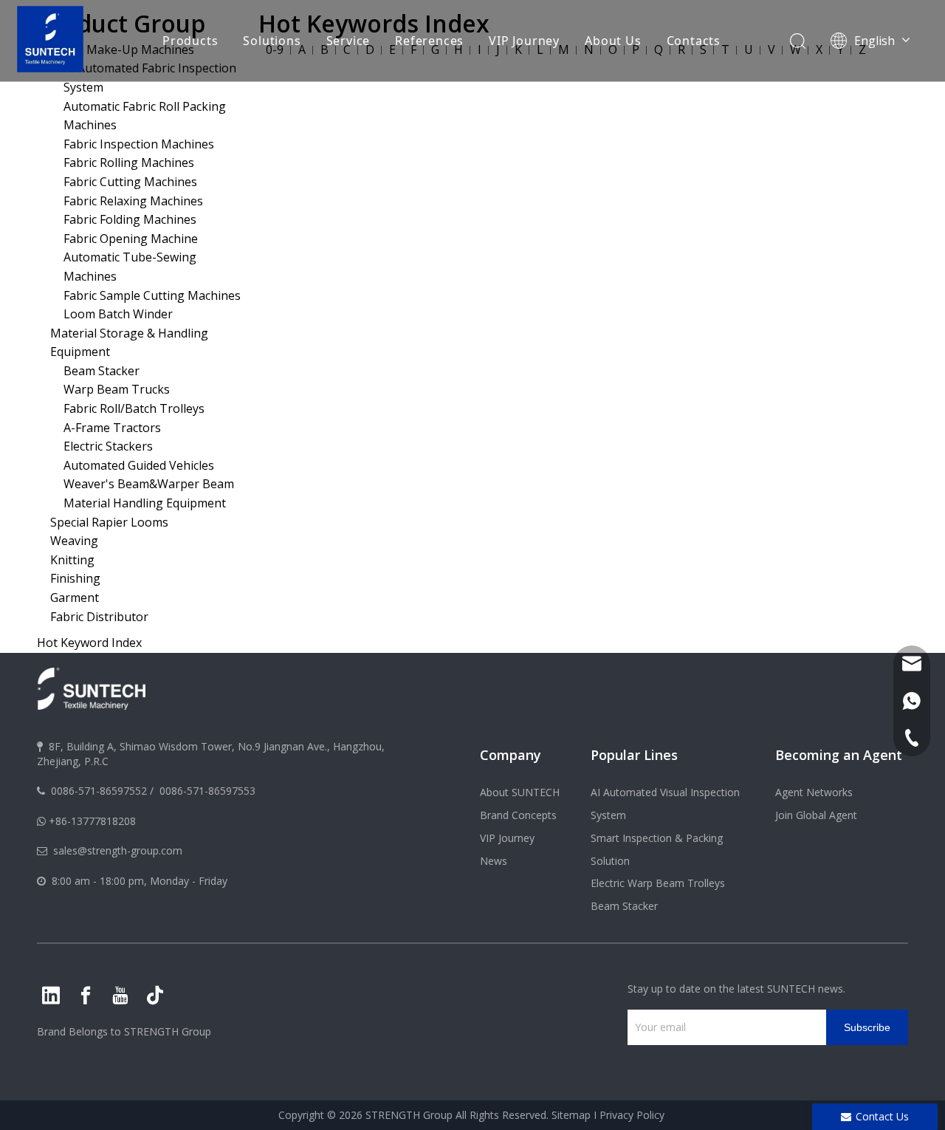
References (429, 40)
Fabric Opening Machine (130, 238)
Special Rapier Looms (109, 522)
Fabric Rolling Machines (128, 162)
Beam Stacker (101, 371)
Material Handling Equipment (144, 503)
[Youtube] (120, 996)
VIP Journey (524, 40)
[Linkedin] (51, 996)
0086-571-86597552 (99, 791)
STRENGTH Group (166, 1031)
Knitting (72, 560)
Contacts (694, 40)
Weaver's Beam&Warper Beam (148, 484)
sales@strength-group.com (117, 850)
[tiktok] (155, 996)
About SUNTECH (520, 792)
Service (348, 40)
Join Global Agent (816, 815)
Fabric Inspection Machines (138, 144)
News (493, 861)
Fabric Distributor (99, 617)
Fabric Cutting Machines (130, 182)
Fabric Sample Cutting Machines (152, 295)
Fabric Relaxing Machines (133, 201)
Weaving (74, 541)
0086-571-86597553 (207, 791)
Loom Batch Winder (118, 314)
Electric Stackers (108, 446)
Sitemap (571, 1115)
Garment (74, 597)
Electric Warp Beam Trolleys (658, 883)
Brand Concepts (518, 815)
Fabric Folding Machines (129, 219)
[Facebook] (86, 996)
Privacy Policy (631, 1115)
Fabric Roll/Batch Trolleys (134, 408)
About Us (613, 40)
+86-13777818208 (92, 821)
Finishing (75, 578)
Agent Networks (814, 792)
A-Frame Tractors (112, 428)
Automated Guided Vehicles (138, 465)
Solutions (271, 40)
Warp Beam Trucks (116, 389)
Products (190, 40)
